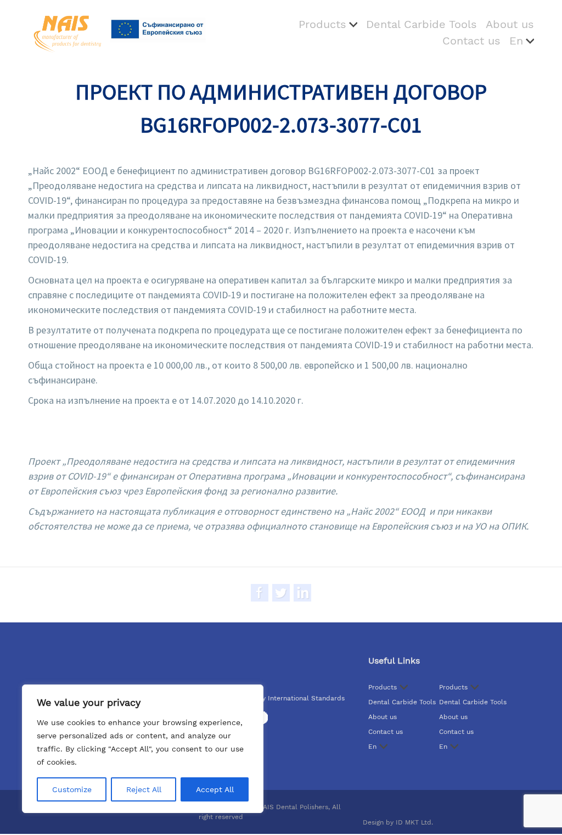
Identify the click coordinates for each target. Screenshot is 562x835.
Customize (72, 789)
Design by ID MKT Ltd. (398, 822)
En (516, 40)
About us (510, 24)
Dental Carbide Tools (421, 24)
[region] (142, 748)
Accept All (215, 789)
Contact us (471, 40)
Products (322, 24)
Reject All (143, 789)
